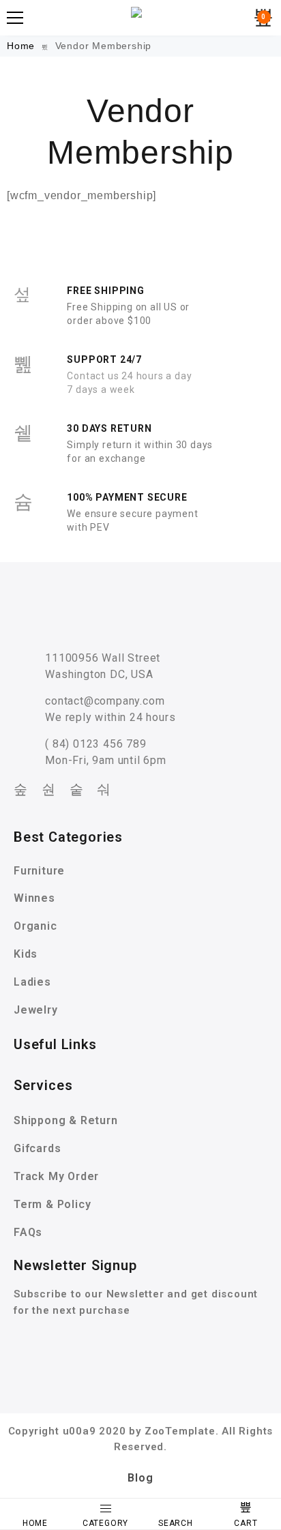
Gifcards (37, 1148)
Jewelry (36, 1009)
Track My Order (56, 1176)
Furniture (39, 870)
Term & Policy (52, 1204)
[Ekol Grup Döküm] (140, 18)
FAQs (28, 1232)
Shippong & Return (66, 1120)
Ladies (32, 981)
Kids (26, 953)
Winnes (34, 898)
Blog (140, 1477)
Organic (35, 926)
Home (22, 45)
